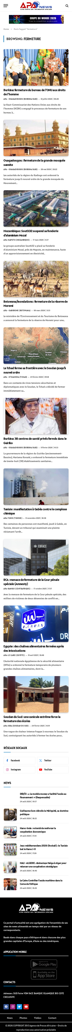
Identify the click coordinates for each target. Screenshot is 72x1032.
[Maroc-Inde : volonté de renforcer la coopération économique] (10, 832)
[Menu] (5, 6)
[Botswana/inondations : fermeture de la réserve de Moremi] (36, 279)
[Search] (67, 6)
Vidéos (37, 1017)
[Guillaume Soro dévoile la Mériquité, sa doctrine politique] (10, 815)
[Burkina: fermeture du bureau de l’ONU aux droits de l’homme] (36, 67)
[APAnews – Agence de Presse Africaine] (36, 5)
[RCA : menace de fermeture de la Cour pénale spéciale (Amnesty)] (36, 557)
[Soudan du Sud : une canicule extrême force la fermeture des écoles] (36, 694)
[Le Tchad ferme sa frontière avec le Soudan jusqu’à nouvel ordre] (36, 345)
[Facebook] (6, 1006)
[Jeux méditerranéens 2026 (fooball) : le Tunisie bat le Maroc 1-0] (10, 849)
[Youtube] (26, 1006)
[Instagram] (12, 1006)
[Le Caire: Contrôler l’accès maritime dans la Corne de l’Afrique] (10, 884)
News (10, 1017)
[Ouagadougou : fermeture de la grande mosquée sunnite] (36, 138)
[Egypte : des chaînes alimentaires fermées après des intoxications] (36, 624)
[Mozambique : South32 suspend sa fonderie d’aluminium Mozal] (36, 208)
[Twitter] (19, 1006)
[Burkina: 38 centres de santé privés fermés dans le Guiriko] (36, 416)
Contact (52, 1017)
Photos (23, 1017)
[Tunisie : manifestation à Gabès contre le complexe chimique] (36, 486)
